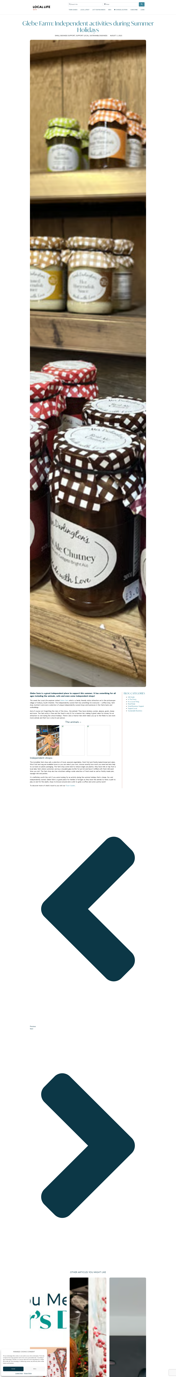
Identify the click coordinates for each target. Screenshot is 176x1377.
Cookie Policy (19, 1373)
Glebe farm (64, 700)
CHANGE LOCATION (121, 9)
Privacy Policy (28, 1373)
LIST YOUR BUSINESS (98, 9)
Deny (34, 1368)
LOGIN (142, 9)
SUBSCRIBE (134, 9)
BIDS (109, 9)
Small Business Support (136, 706)
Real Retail (131, 704)
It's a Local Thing (133, 702)
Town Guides (70, 786)
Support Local (132, 708)
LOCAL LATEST (84, 9)
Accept (13, 1368)
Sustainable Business (135, 711)
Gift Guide (131, 697)
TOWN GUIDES (73, 9)
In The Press (132, 699)
